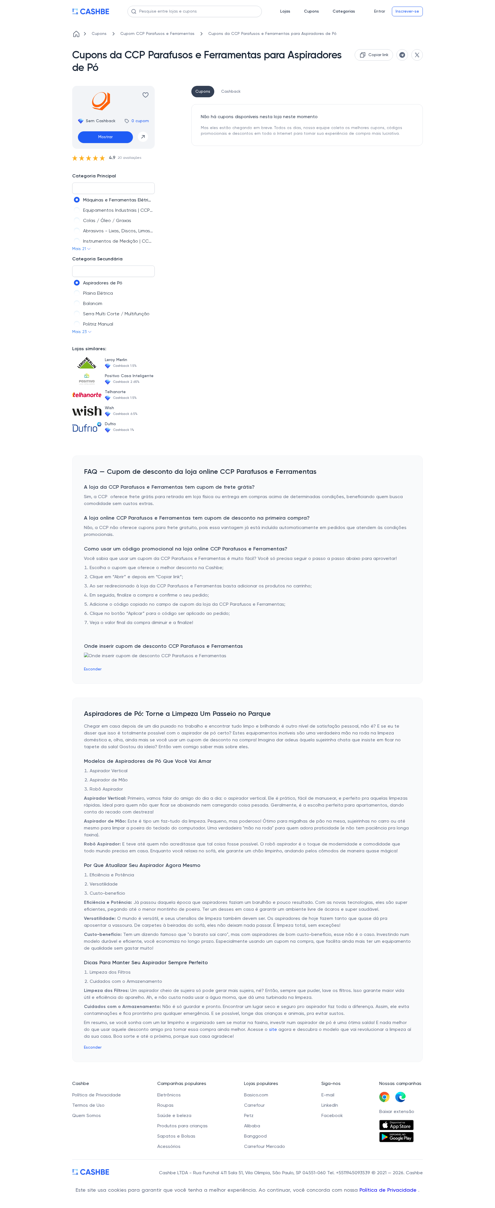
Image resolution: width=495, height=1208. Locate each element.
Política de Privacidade (389, 1190)
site (273, 1029)
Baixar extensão (396, 1112)
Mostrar (105, 137)
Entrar (379, 11)
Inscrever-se (407, 11)
